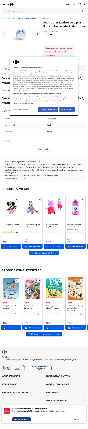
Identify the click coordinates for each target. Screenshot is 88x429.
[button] (85, 4)
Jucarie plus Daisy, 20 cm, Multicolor (32, 225)
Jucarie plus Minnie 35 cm (11, 225)
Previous (4, 34)
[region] (44, 86)
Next (37, 34)
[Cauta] (83, 11)
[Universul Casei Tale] (11, 4)
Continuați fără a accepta (48, 109)
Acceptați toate (67, 109)
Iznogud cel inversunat (28, 307)
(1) (17, 232)
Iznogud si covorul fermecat (9, 307)
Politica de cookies (23, 90)
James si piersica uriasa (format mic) (52, 307)
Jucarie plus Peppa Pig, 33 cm (52, 225)
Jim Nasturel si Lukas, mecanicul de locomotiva (75, 308)
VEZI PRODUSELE (20, 419)
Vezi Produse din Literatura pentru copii (44, 334)
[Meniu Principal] (4, 4)
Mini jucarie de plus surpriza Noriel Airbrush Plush (74, 226)
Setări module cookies (20, 109)
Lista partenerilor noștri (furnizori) (23, 103)
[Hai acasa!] (3, 18)
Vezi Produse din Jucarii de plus (44, 253)
